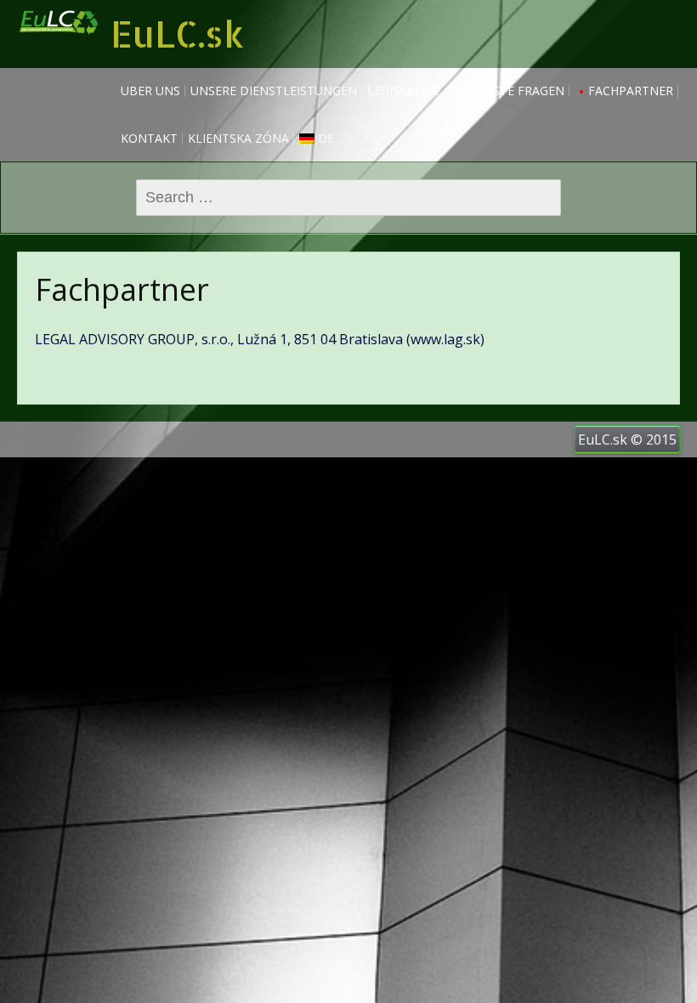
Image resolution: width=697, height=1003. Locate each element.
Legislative (403, 90)
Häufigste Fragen (506, 90)
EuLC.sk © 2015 (627, 439)
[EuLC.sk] (59, 44)
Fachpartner (630, 90)
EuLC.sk (177, 33)
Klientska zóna (238, 138)
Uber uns (150, 90)
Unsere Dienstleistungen (273, 90)
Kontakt (149, 138)
